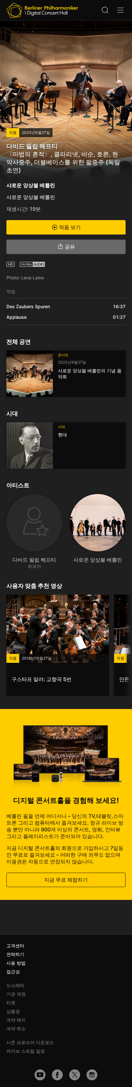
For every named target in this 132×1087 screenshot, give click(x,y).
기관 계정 (16, 994)
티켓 (10, 1002)
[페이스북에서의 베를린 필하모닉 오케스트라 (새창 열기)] (57, 1074)
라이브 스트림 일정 (25, 1051)
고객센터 (15, 945)
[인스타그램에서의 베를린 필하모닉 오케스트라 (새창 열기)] (92, 1074)
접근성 (13, 971)
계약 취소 (16, 1028)
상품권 (13, 1011)
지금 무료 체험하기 (66, 880)
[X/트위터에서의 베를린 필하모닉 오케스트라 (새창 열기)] (74, 1074)
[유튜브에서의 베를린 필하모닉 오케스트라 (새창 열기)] (40, 1074)
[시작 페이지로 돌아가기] (42, 10)
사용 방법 (16, 963)
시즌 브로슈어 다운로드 (30, 1042)
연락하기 (15, 954)
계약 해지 (16, 1020)
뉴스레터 (15, 985)
